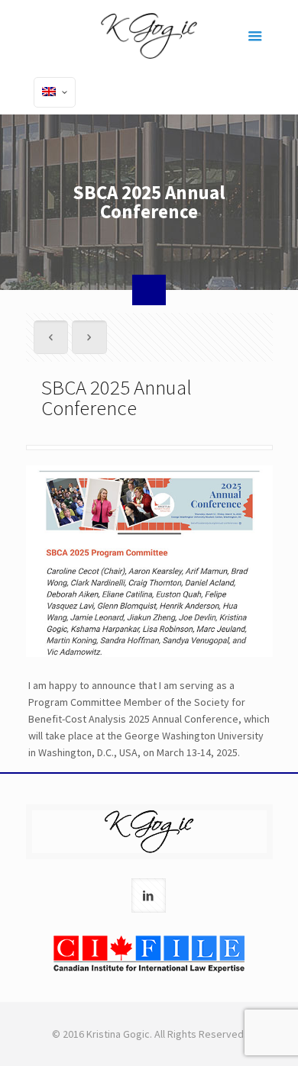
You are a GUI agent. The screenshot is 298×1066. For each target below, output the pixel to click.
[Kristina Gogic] (149, 34)
